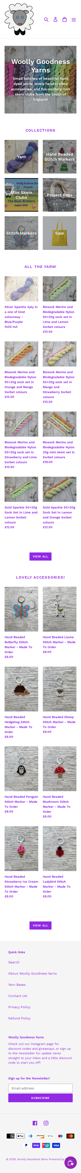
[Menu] (73, 19)
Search (14, 962)
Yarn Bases (17, 985)
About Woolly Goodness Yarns (32, 973)
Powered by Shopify (62, 1159)
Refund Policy (19, 1018)
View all (40, 556)
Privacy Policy (19, 1007)
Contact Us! (17, 996)
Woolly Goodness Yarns (32, 1159)
